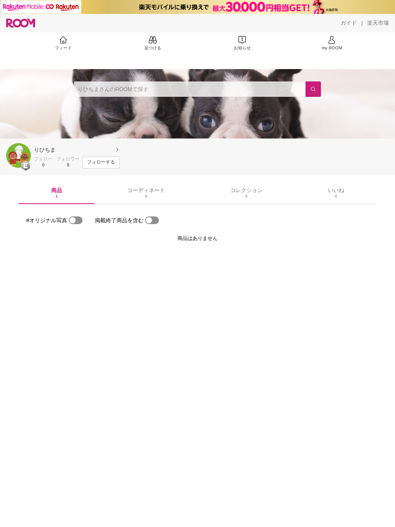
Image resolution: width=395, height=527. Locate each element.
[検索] (313, 89)
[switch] (76, 220)
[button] (18, 155)
